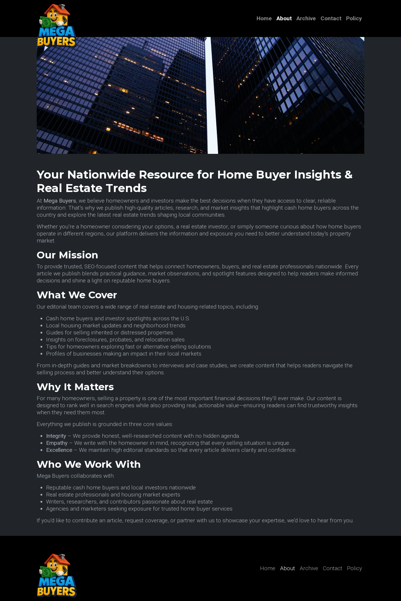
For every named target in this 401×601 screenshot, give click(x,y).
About (284, 18)
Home (264, 18)
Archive (306, 18)
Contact (331, 18)
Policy (354, 18)
